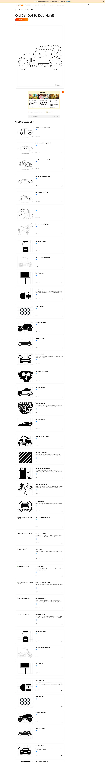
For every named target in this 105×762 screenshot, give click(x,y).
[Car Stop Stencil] (25, 506)
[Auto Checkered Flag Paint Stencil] (25, 668)
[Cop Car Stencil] (25, 701)
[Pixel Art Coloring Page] (25, 749)
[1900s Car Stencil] (25, 652)
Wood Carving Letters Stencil (43, 517)
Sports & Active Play (53, 100)
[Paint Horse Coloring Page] (25, 229)
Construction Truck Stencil (42, 436)
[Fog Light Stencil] (25, 294)
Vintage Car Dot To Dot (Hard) (43, 127)
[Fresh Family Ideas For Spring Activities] (34, 96)
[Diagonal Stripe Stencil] (25, 457)
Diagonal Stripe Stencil (41, 452)
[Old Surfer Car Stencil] (25, 392)
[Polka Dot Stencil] (25, 311)
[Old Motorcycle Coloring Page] (25, 262)
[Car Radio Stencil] (25, 571)
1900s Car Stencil (40, 647)
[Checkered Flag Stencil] (25, 489)
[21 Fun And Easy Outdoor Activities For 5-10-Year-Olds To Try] (54, 96)
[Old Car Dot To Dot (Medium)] (25, 181)
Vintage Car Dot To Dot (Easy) (43, 159)
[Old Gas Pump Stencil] (25, 246)
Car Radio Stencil (40, 566)
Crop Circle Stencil (40, 614)
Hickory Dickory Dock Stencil (43, 468)
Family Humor (51, 5)
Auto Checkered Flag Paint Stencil (44, 663)
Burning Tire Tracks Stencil (42, 679)
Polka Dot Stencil (40, 306)
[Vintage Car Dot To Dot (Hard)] (25, 132)
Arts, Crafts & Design (43, 100)
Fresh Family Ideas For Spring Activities (33, 103)
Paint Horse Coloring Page (42, 224)
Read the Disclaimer (34, 116)
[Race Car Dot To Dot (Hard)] (25, 197)
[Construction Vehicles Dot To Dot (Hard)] (25, 213)
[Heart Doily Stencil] (25, 408)
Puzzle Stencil (39, 728)
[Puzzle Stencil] (25, 733)
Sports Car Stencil (40, 419)
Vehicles (49, 112)
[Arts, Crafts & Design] (36, 129)
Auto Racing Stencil (40, 712)
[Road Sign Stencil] (25, 278)
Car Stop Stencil (40, 501)
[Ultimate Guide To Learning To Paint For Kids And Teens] (44, 96)
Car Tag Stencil (39, 631)
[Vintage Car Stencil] (25, 343)
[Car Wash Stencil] (25, 359)
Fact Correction (56, 116)
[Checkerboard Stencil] (25, 603)
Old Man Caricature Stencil (42, 371)
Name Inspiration (60, 5)
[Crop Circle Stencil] (25, 619)
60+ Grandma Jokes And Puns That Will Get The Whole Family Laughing (49, 1)
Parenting (44, 5)
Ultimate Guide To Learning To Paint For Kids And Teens (44, 103)
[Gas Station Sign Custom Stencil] (25, 587)
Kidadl (16, 10)
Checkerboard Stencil (41, 598)
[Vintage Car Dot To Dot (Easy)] (25, 164)
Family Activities (28, 5)
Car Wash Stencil (40, 354)
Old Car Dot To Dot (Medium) (43, 176)
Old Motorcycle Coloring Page (43, 257)
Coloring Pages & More (33, 112)
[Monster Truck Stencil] (25, 327)
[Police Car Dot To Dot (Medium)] (25, 148)
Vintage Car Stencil (40, 338)
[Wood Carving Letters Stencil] (25, 522)
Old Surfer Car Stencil (41, 387)
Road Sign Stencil (40, 273)
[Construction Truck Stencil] (25, 441)
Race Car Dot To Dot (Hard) (42, 192)
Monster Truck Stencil (41, 322)
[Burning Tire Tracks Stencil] (25, 684)
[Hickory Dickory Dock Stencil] (25, 473)
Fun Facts (37, 5)
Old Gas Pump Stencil (41, 241)
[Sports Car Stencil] (25, 424)
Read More (68, 1)
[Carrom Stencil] (25, 554)
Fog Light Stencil (40, 289)
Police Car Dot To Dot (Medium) (43, 143)
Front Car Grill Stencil (41, 533)
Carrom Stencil (39, 549)
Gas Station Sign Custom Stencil (43, 582)
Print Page (22, 19)
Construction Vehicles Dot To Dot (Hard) (45, 208)
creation (58, 455)
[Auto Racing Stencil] (25, 717)
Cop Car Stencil (39, 696)
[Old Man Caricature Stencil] (25, 376)
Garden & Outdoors (32, 100)
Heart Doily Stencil (40, 403)
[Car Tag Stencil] (25, 636)
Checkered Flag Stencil (41, 484)
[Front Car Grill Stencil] (25, 538)
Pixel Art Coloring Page (41, 744)
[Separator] (63, 92)
